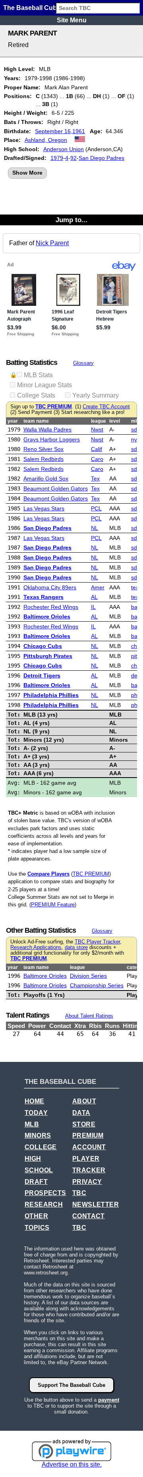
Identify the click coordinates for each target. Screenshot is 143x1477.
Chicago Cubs (42, 646)
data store (76, 947)
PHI (135, 695)
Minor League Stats (44, 385)
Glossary (83, 363)
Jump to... (71, 219)
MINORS (38, 1135)
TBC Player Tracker (97, 942)
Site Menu (72, 20)
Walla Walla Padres (47, 429)
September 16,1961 (60, 131)
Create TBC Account (106, 407)
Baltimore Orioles (46, 616)
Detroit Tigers (41, 675)
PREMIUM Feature (53, 905)
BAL (135, 607)
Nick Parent (52, 243)
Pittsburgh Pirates (47, 656)
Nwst (97, 429)
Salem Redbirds (43, 459)
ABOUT (84, 1101)
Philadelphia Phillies (51, 695)
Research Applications (36, 947)
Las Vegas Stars (43, 508)
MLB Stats (38, 375)
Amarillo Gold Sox (45, 478)
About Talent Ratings (89, 1016)
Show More (27, 172)
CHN (135, 646)
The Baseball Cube (31, 7)
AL (94, 597)
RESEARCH (44, 1204)
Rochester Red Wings (50, 607)
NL (94, 528)
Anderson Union (63, 149)
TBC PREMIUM (53, 407)
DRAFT (36, 1181)
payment (108, 1400)
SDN (135, 429)
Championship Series (97, 985)
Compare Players (48, 874)
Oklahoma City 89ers (49, 587)
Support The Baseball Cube (71, 1385)
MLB (32, 1124)
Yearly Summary (95, 395)
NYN (135, 439)
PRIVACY (87, 1181)
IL (93, 607)
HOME (34, 1101)
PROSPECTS (45, 1192)
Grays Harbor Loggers (51, 439)
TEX (135, 587)
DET (135, 675)
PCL (96, 508)
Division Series (88, 976)
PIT (134, 656)
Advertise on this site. (72, 1464)
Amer (97, 587)
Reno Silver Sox (43, 449)
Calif (96, 449)
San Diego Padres (101, 158)
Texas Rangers (43, 597)
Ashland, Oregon (46, 140)
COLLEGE (41, 1147)
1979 (56, 158)
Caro (97, 459)
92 (73, 158)
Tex (95, 478)
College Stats (36, 395)
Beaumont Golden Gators (55, 488)
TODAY (36, 1112)
